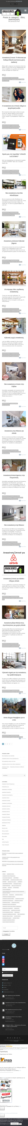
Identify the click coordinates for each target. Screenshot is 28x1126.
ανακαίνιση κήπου (6, 77)
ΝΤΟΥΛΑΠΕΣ (16, 887)
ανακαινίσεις (16, 908)
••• (19, 82)
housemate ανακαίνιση (7, 877)
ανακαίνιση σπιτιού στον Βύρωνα (9, 904)
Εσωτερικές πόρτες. (17, 883)
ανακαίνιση (11, 894)
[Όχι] (20, 1124)
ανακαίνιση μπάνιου (19, 900)
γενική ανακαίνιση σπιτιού (8, 912)
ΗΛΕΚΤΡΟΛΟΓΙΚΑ (6, 885)
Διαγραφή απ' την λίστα (8, 931)
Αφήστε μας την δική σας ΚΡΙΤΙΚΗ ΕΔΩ (8, 1113)
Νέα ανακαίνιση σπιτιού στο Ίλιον (8, 761)
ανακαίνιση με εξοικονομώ (8, 900)
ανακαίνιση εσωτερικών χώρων (9, 896)
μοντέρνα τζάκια (16, 918)
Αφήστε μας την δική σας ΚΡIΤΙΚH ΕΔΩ (13, 1049)
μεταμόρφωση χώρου (7, 918)
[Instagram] (14, 959)
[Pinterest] (14, 962)
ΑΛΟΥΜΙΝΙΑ (16, 877)
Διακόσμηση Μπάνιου (7, 79)
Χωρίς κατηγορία (5, 844)
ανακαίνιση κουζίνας (6, 126)
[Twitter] (14, 964)
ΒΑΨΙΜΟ (4, 881)
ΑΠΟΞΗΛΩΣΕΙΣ (6, 879)
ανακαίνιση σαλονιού (15, 126)
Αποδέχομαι (14, 1123)
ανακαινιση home (6, 910)
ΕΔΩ (20, 1070)
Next (12, 744)
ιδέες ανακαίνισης (21, 914)
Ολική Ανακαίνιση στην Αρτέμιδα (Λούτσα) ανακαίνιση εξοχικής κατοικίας (13, 892)
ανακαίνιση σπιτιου (15, 902)
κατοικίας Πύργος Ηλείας (8, 916)
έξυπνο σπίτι (5, 894)
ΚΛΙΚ (4, 1077)
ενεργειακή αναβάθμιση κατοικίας (9, 914)
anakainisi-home (10, 874)
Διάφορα (22, 79)
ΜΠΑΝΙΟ (10, 887)
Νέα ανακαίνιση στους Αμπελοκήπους (15, 861)
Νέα (3, 599)
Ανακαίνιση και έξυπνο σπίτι (16, 879)
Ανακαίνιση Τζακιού (6, 814)
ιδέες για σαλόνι (6, 80)
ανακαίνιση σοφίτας (6, 128)
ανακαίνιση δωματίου (6, 125)
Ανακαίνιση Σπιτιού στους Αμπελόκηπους (10, 758)
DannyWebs (16, 1040)
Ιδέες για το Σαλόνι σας (16, 885)
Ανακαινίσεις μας (6, 212)
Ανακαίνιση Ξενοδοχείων (16, 310)
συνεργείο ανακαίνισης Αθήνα (9, 920)
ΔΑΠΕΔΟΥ (20, 881)
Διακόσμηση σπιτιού (15, 79)
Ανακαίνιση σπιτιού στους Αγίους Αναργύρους (11, 764)
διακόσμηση (17, 912)
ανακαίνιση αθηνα (18, 894)
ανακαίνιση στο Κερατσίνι (8, 908)
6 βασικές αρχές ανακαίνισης (14, 338)
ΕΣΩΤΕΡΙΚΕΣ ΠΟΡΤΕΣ (7, 883)
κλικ (8, 949)
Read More (23, 82)
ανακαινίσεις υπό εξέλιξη (14, 496)
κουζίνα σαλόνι (17, 916)
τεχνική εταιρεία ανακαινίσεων (8, 922)
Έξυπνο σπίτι (4, 828)
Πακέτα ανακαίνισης (15, 1044)
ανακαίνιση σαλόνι (6, 902)
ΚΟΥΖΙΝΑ (4, 887)
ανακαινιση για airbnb (15, 910)
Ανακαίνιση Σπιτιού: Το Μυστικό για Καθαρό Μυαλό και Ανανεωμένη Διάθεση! (14, 60)
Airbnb (4, 874)
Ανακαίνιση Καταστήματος (7, 497)
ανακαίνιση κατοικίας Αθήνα (8, 898)
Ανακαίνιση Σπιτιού (14, 77)
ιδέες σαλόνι (4, 836)
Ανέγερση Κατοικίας (6, 817)
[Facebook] (14, 957)
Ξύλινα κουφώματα (6, 889)
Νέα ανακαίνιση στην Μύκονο (14, 525)
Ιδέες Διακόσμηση (6, 263)
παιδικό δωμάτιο (5, 842)
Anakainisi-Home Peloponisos (8, 784)
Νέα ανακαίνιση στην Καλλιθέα (8, 755)
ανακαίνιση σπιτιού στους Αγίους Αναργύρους (12, 906)
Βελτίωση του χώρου (12, 881)
